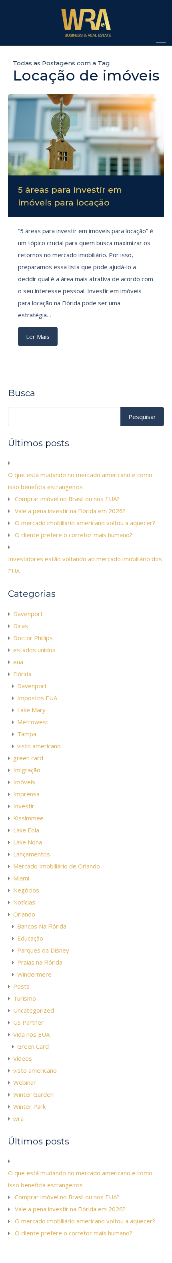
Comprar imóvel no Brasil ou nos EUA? (67, 499)
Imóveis (24, 782)
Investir (23, 806)
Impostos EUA (37, 698)
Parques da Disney (43, 950)
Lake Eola (26, 830)
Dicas (20, 626)
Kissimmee (28, 818)
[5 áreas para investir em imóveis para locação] (86, 134)
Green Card (33, 1046)
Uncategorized (33, 1010)
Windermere (34, 974)
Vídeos (22, 1058)
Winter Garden (33, 1094)
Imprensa (26, 794)
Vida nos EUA (31, 1034)
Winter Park (29, 1106)
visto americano (39, 746)
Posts (21, 986)
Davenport (28, 614)
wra (18, 1118)
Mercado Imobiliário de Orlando (56, 866)
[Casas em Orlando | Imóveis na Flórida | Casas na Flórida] (86, 36)
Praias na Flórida (39, 962)
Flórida (22, 674)
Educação (30, 938)
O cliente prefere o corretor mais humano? (73, 535)
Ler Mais (38, 336)
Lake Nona (27, 842)
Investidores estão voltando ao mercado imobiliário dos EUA (85, 565)
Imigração (26, 770)
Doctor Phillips (33, 638)
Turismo (24, 998)
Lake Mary (31, 710)
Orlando (24, 914)
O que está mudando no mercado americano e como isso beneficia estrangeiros (80, 481)
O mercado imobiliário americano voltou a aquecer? (85, 523)
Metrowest (32, 722)
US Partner (28, 1022)
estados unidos (34, 650)
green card (28, 758)
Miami (21, 878)
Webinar (24, 1082)
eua (18, 662)
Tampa (26, 734)
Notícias (24, 902)
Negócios (26, 890)
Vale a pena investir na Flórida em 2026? (70, 511)
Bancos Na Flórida (41, 926)
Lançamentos (31, 854)
